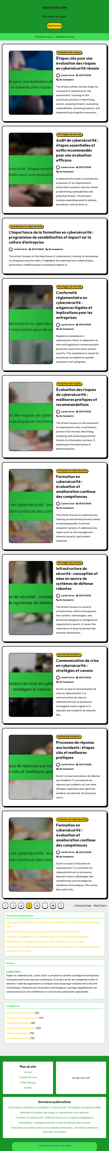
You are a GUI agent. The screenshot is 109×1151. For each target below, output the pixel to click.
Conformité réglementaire (20, 1013)
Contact (28, 1088)
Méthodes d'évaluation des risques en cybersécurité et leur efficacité (43, 931)
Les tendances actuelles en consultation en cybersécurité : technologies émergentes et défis (54, 1107)
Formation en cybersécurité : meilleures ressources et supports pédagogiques (47, 936)
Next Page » (100, 905)
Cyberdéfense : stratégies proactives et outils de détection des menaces (45, 941)
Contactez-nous (43, 36)
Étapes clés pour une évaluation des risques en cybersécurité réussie (77, 63)
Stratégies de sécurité (69, 134)
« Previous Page (82, 905)
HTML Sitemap (27, 1082)
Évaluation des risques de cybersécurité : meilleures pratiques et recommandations (76, 397)
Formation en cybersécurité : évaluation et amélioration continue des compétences (76, 486)
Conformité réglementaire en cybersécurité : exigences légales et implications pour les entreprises (74, 305)
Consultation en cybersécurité (26, 226)
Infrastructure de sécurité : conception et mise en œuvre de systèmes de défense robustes (77, 578)
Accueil (28, 1072)
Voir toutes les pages (54, 16)
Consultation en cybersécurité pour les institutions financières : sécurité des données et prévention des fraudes (54, 1130)
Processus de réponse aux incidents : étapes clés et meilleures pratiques (75, 750)
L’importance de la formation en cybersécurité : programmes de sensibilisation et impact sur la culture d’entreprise (51, 237)
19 (53, 905)
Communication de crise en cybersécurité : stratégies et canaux (77, 665)
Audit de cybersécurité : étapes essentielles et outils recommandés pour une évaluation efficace (77, 150)
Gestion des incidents (68, 655)
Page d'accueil (54, 26)
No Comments (66, 80)
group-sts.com (54, 8)
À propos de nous (65, 36)
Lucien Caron (68, 75)
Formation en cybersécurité (72, 471)
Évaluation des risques (69, 52)
